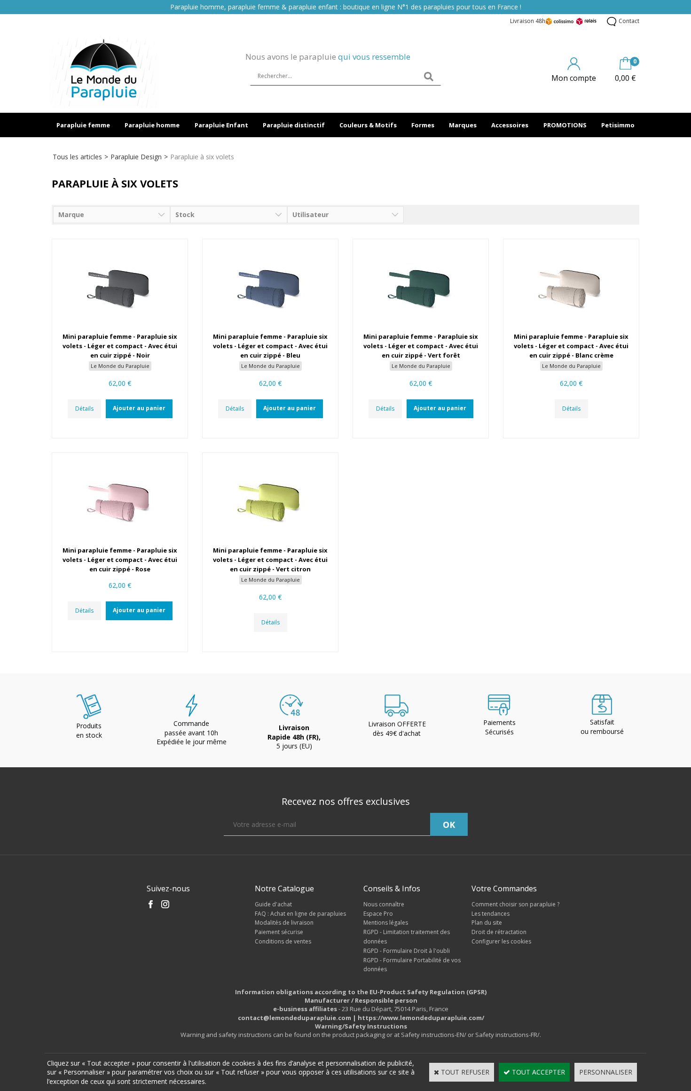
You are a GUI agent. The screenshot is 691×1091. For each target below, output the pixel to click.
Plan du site (486, 923)
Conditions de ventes (283, 941)
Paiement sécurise (279, 932)
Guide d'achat (273, 904)
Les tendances (490, 914)
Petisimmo (618, 125)
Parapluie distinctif (294, 125)
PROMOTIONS (565, 125)
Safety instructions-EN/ (433, 1034)
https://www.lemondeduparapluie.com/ (421, 1017)
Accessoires (509, 125)
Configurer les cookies (501, 941)
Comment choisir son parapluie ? (515, 904)
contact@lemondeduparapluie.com (294, 1017)
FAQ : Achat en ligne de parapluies (300, 914)
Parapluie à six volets (202, 156)
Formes (422, 125)
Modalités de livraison (284, 923)
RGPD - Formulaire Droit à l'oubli (406, 951)
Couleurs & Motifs (368, 125)
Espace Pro (378, 914)
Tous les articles (77, 156)
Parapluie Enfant (221, 125)
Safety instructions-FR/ (507, 1034)
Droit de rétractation (498, 932)
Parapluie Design (136, 156)
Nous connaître (383, 904)
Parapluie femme (83, 125)
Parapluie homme (152, 125)
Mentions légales (385, 923)
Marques (463, 125)
